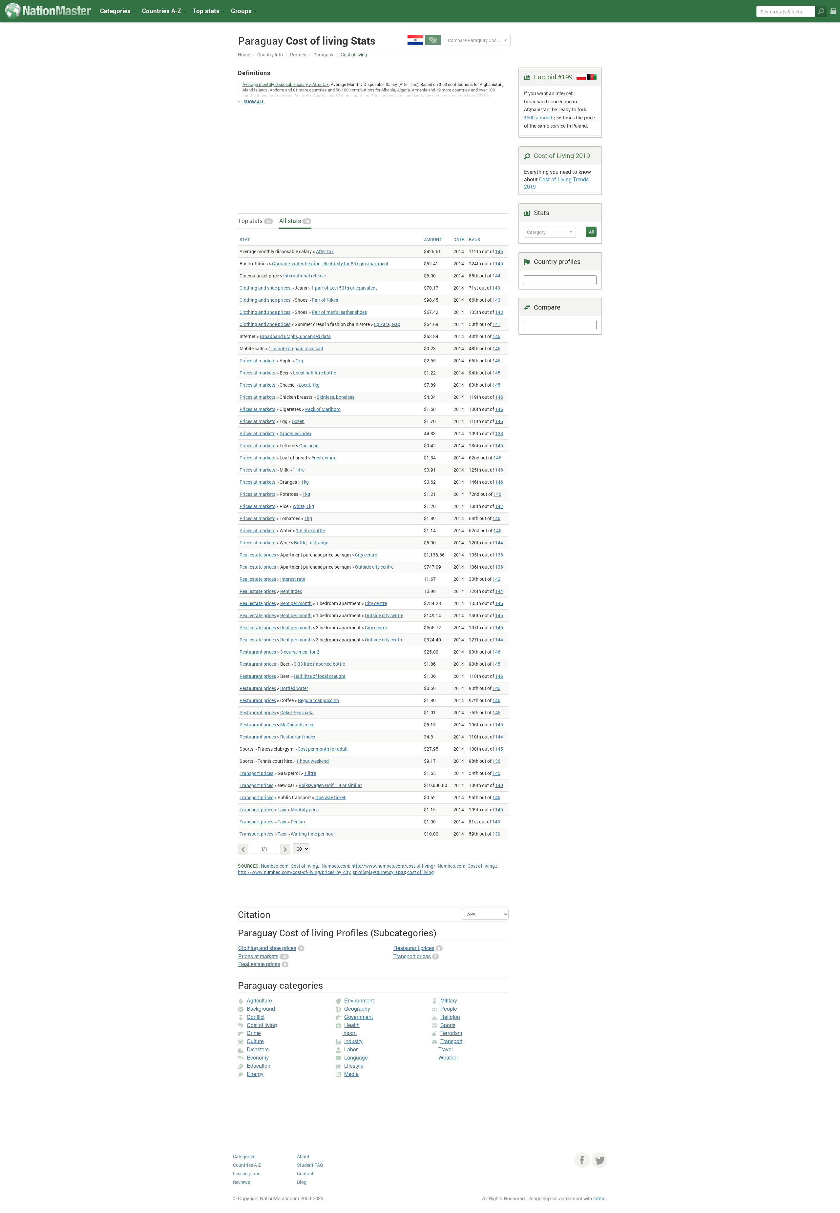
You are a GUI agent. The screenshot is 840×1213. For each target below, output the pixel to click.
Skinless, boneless (335, 397)
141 (496, 324)
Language (356, 1057)
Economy (258, 1057)
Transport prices (256, 773)
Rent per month (296, 603)
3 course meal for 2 (299, 652)
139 (496, 834)
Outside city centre (374, 567)
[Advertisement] (373, 156)
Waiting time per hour (313, 834)
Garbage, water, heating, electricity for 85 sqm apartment (330, 263)
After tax (325, 251)
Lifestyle (354, 1065)
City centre (366, 555)
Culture (255, 1041)
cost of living (420, 872)
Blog (301, 1182)
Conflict (255, 1017)
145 (499, 251)
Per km (298, 822)
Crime (254, 1033)
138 (499, 433)
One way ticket (330, 797)
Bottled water (294, 688)
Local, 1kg (309, 385)
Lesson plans (246, 1173)
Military (448, 1000)
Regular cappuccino (318, 700)
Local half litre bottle (314, 373)
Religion (450, 1017)
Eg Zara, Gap (387, 324)
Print (833, 15)
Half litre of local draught (320, 676)
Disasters (258, 1049)
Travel (445, 1049)
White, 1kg (303, 506)
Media (351, 1074)
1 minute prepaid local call (296, 348)
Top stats (254, 221)
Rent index (291, 591)
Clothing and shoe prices (265, 288)
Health (352, 1025)
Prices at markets (257, 360)
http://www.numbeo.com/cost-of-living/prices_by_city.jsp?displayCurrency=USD (321, 872)
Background (261, 1008)
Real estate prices (258, 555)
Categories (116, 11)
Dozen (298, 421)
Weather (448, 1057)
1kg (299, 360)
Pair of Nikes (325, 300)
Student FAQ (310, 1165)
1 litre (298, 470)
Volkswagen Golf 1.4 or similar (330, 785)
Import (349, 1033)
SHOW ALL (253, 102)
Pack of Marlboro (323, 409)
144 (496, 276)
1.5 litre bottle (310, 530)
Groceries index (295, 433)
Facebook (582, 1160)
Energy (255, 1074)
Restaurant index (297, 737)
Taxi (282, 809)
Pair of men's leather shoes (339, 312)
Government (358, 1017)
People (448, 1008)
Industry (353, 1041)
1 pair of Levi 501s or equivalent (344, 288)
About (303, 1156)
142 (499, 506)
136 (499, 555)
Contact (305, 1173)
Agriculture (259, 1000)
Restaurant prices (258, 652)
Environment (359, 1000)
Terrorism (451, 1033)
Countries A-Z (247, 1165)
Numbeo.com (335, 866)
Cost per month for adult (323, 749)
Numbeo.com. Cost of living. (290, 866)
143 (496, 288)
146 (499, 263)
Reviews (241, 1182)
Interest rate (292, 579)
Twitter (599, 1160)
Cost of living (262, 1025)
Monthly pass (305, 809)
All (591, 232)
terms (599, 1198)
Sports (447, 1025)
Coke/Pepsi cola (297, 712)
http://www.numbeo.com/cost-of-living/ (393, 866)
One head (309, 445)
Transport (451, 1041)
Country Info (270, 54)
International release (304, 276)
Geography (357, 1008)
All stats (294, 221)
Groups (242, 11)
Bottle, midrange (311, 542)
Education (258, 1065)
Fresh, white (323, 458)
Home (244, 54)
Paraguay (323, 54)
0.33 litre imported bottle (319, 664)
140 (499, 785)
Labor (351, 1049)
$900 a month (539, 118)
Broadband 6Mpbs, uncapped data (295, 336)
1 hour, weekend (312, 761)
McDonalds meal (297, 724)
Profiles (298, 54)
